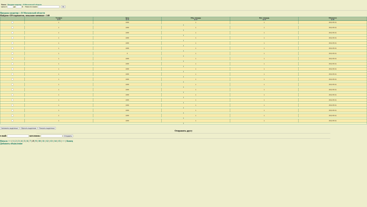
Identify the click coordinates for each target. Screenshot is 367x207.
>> (63, 141)
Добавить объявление (11, 143)
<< (9, 141)
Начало (4, 141)
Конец (70, 141)
